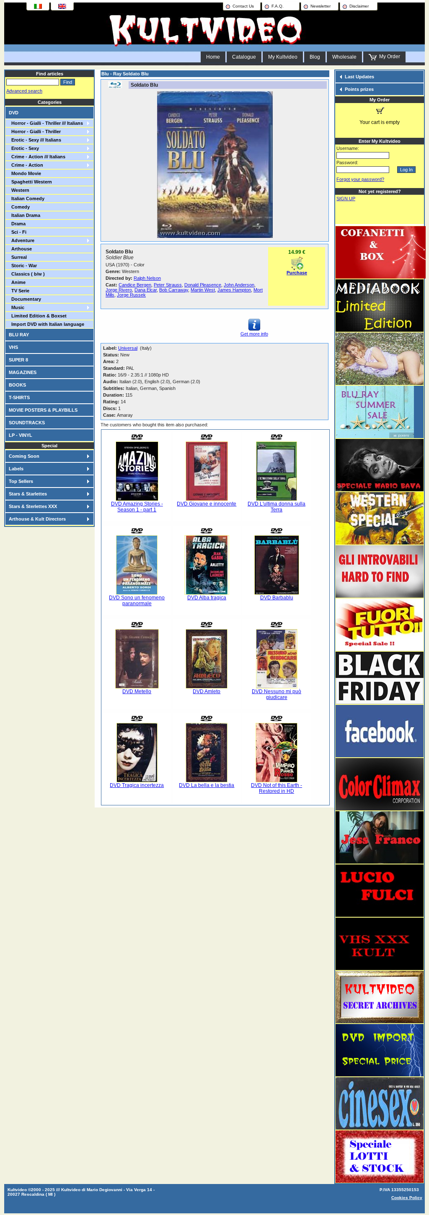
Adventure (21, 240)
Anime (17, 282)
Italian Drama (24, 215)
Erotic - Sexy (24, 148)
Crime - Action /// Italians (37, 156)
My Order (388, 56)
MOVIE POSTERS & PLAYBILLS (43, 410)
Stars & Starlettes (28, 493)
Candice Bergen (135, 284)
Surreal (18, 257)
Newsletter (320, 6)
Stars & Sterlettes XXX (33, 506)
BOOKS (17, 384)
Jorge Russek (131, 294)
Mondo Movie (25, 173)
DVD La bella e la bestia (206, 785)
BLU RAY (19, 334)
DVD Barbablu (276, 598)
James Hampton (234, 289)
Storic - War (23, 265)
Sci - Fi (17, 232)
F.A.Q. (277, 6)
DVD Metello (136, 691)
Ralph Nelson (147, 278)
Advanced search (24, 90)
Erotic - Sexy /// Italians (35, 139)
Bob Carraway (173, 289)
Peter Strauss (168, 284)
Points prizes (359, 89)
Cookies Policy (406, 1197)
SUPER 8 (18, 359)
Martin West (203, 289)
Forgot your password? (360, 179)
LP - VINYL (20, 435)
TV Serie (19, 290)
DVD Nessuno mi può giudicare (276, 694)
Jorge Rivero (119, 289)
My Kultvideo (282, 57)
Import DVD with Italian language (46, 324)
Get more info (254, 333)
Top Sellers (21, 481)
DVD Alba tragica (206, 598)
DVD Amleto (206, 691)
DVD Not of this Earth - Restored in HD (276, 788)
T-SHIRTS (19, 397)
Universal (127, 348)
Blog (315, 57)
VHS (13, 347)
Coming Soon (24, 456)
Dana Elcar (145, 289)
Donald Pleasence (202, 284)
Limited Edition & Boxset (38, 315)
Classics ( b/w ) (27, 273)
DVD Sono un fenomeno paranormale (137, 600)
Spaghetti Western (30, 181)
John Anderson (239, 284)
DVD (13, 112)
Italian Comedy (26, 198)
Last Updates (359, 76)
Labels (16, 468)
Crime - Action (26, 165)
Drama (17, 223)
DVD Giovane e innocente (206, 504)
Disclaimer (359, 6)
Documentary (25, 299)
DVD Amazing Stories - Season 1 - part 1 (137, 507)
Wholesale (344, 57)
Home (213, 57)
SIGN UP (345, 198)
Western (19, 190)
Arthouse (20, 248)
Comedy (19, 206)
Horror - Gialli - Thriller (35, 131)
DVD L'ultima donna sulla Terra (276, 507)
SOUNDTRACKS (27, 422)
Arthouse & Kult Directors (37, 518)
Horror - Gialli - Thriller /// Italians (46, 123)
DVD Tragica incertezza (137, 785)
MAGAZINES (22, 372)
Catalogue (244, 57)
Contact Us (243, 6)
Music (16, 307)
